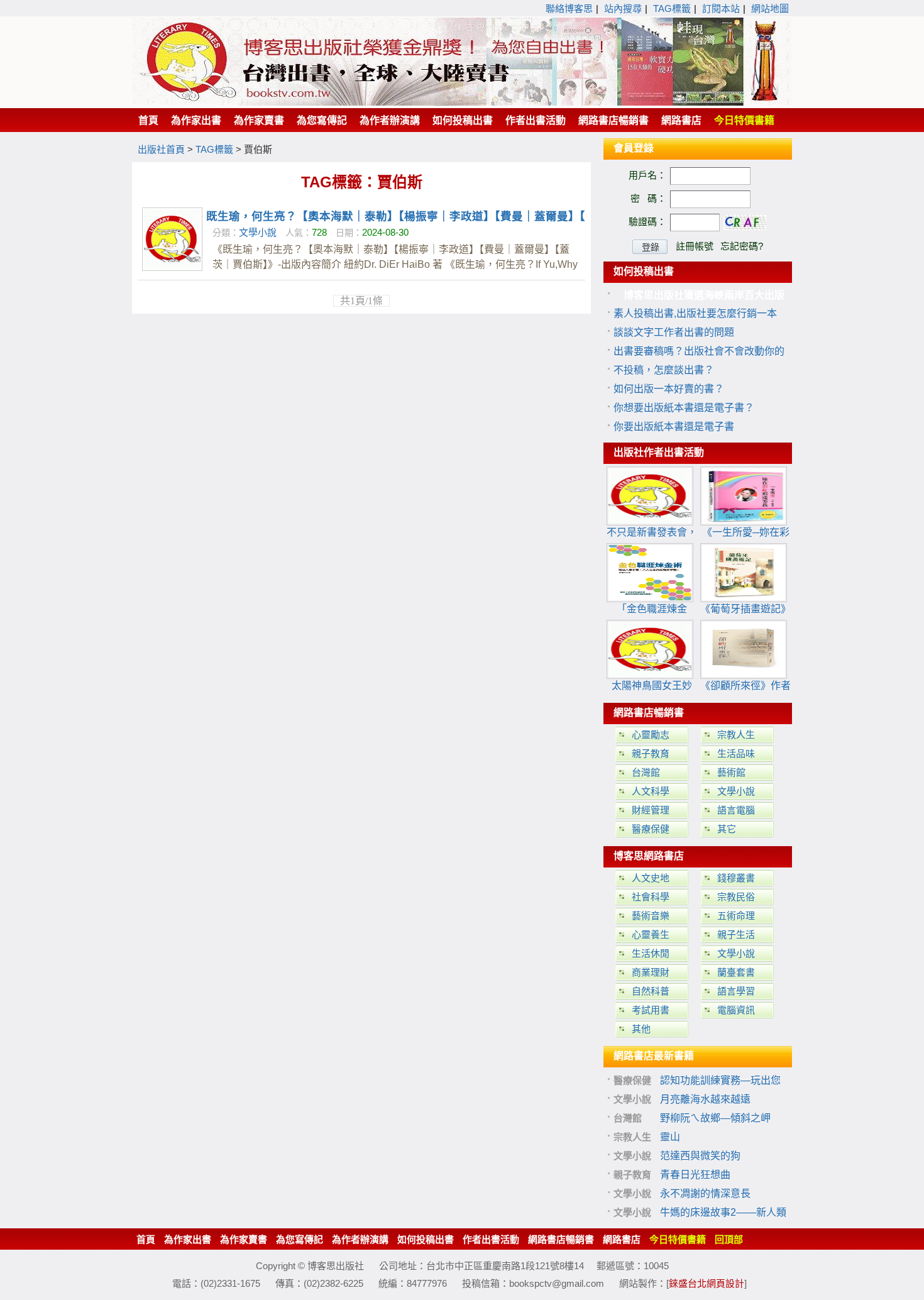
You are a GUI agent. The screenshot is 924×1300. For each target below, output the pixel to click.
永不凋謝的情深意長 (705, 1193)
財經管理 (650, 810)
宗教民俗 (736, 896)
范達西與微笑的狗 (700, 1155)
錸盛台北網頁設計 (706, 1283)
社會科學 (650, 896)
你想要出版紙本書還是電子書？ (683, 407)
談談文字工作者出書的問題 (673, 332)
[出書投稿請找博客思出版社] (462, 102)
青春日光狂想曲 (695, 1174)
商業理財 (650, 972)
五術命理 (736, 915)
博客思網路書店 (648, 856)
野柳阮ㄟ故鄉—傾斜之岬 (715, 1118)
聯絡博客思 (569, 8)
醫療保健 (650, 829)
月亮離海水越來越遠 (705, 1099)
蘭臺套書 (736, 972)
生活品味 (736, 753)
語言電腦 (736, 810)
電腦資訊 (736, 1010)
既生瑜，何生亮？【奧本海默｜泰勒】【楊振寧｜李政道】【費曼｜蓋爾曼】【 (395, 216)
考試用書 (650, 1010)
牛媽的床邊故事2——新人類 (723, 1212)
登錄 (650, 247)
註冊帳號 (694, 246)
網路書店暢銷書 (648, 712)
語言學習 (736, 991)
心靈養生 (650, 934)
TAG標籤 (672, 8)
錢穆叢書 (736, 878)
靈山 (670, 1137)
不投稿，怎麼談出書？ (663, 370)
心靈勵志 (650, 734)
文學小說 (258, 232)
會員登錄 (633, 148)
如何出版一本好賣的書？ (668, 388)
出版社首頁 (161, 149)
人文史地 (650, 878)
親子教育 (650, 753)
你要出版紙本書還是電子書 (673, 426)
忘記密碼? (741, 246)
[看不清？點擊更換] (744, 222)
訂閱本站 (721, 8)
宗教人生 (736, 734)
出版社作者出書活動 (658, 452)
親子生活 (736, 934)
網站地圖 (770, 8)
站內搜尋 (623, 8)
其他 (641, 1028)
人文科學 (650, 791)
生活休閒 (650, 953)
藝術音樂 (650, 915)
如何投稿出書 (643, 271)
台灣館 (646, 772)
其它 (726, 829)
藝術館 (731, 772)
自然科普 (650, 991)
